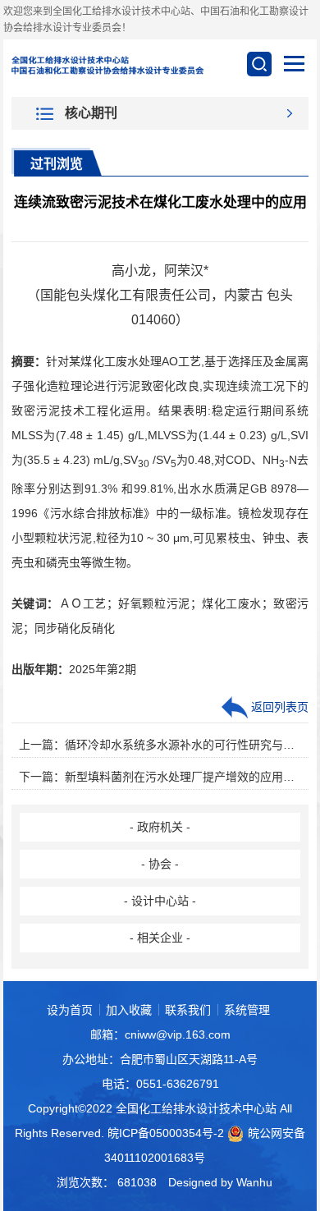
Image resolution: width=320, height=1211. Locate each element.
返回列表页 (278, 706)
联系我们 (188, 1009)
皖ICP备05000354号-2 (165, 1133)
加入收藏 (129, 1009)
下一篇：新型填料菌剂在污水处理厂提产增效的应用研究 (160, 776)
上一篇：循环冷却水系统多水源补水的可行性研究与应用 (160, 744)
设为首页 (70, 1009)
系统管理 (247, 1009)
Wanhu (254, 1182)
